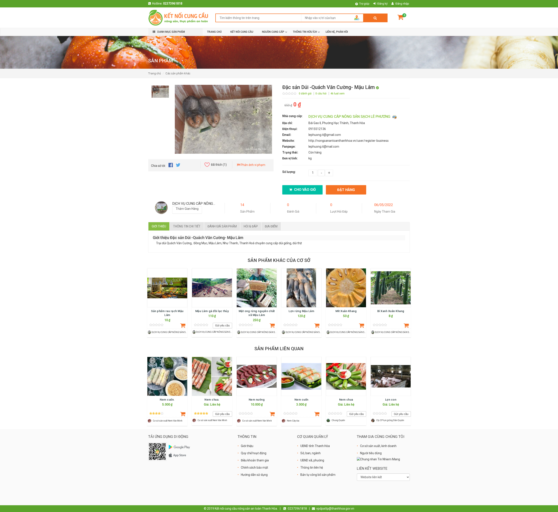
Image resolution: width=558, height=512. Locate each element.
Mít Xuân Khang (346, 311)
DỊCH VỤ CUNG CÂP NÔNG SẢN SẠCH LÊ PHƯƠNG (349, 116)
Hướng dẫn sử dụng (254, 474)
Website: (288, 140)
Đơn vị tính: (290, 158)
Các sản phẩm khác (177, 73)
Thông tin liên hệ (311, 467)
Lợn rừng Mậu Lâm (301, 311)
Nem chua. (211, 399)
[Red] (160, 90)
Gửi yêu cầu (222, 325)
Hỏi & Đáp (251, 226)
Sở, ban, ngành (310, 453)
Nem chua (346, 399)
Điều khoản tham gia (255, 460)
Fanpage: (289, 146)
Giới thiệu (159, 226)
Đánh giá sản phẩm (222, 226)
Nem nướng (257, 399)
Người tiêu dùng (371, 453)
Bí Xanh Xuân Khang (390, 311)
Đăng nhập (402, 3)
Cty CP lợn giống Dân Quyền (390, 420)
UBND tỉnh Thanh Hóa (315, 446)
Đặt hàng (346, 190)
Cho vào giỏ (304, 190)
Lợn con (390, 399)
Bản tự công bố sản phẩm (317, 474)
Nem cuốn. (167, 399)
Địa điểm (271, 226)
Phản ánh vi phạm (252, 165)
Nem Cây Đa (293, 421)
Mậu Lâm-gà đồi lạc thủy (212, 311)
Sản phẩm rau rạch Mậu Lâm (167, 313)
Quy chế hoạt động (253, 453)
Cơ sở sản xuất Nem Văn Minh (167, 421)
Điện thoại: (290, 129)
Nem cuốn (301, 399)
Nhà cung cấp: (292, 116)
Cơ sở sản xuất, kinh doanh (378, 446)
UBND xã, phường (312, 460)
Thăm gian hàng (187, 208)
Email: (286, 135)
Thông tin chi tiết (187, 226)
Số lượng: (289, 172)
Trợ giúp (364, 3)
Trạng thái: (290, 152)
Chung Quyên (338, 420)
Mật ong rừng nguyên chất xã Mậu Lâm (257, 313)
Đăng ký (382, 3)
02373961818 (172, 3)
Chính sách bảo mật (254, 467)
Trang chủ (154, 73)
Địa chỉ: (287, 123)
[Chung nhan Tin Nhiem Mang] (378, 459)
